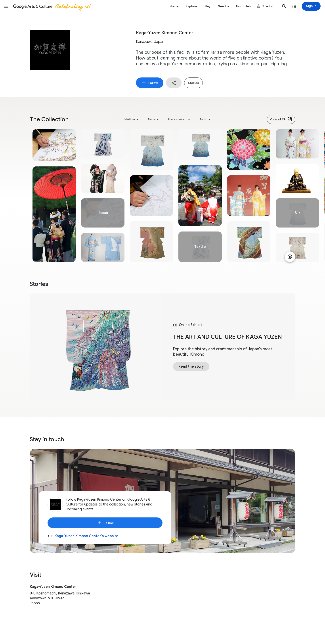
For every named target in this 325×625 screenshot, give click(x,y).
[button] (6, 6)
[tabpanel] (54, 195)
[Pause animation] (290, 256)
